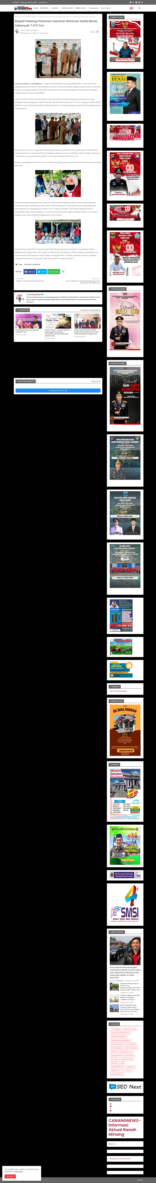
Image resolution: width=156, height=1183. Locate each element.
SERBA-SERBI (80, 8)
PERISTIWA (114, 1071)
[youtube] (111, 1106)
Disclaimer (43, 2)
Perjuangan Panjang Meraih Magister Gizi (27, 331)
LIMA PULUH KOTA (127, 1059)
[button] (139, 8)
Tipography (93, 8)
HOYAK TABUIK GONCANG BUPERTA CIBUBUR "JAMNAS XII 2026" (130, 997)
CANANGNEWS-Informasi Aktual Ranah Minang (125, 1127)
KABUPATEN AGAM (130, 1029)
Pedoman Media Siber (29, 2)
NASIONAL (44, 8)
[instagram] (110, 1108)
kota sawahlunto (117, 1074)
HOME (35, 8)
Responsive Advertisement (120, 1159)
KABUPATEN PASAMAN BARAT (120, 1040)
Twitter (43, 272)
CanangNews (116, 1029)
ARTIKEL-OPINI (67, 8)
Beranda (18, 17)
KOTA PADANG (131, 1044)
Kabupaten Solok (126, 1052)
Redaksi (16, 2)
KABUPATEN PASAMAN (118, 1037)
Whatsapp (55, 272)
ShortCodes (105, 8)
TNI (122, 1071)
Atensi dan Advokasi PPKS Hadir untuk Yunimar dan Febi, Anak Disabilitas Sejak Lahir (86, 332)
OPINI (122, 1063)
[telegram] (110, 1111)
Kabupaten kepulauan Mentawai (122, 1056)
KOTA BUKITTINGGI (117, 1044)
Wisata (128, 1071)
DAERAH (55, 8)
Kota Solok (114, 1059)
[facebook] (110, 1104)
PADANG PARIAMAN (30, 17)
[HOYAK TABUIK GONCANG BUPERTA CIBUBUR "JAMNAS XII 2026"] (114, 998)
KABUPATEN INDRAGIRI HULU (120, 1033)
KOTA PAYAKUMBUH (131, 1048)
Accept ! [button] (10, 1176)
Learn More (18, 1171)
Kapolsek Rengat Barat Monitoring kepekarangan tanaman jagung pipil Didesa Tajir (130, 987)
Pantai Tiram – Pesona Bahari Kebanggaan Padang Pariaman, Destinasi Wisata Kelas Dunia (57, 333)
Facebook (31, 272)
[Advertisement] (59, 361)
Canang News (33, 294)
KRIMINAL (114, 1052)
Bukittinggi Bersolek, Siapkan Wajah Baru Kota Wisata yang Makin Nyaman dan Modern (130, 1008)
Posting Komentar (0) (58, 390)
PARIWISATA (131, 1067)
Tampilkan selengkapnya (90, 310)
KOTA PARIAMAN (116, 1048)
